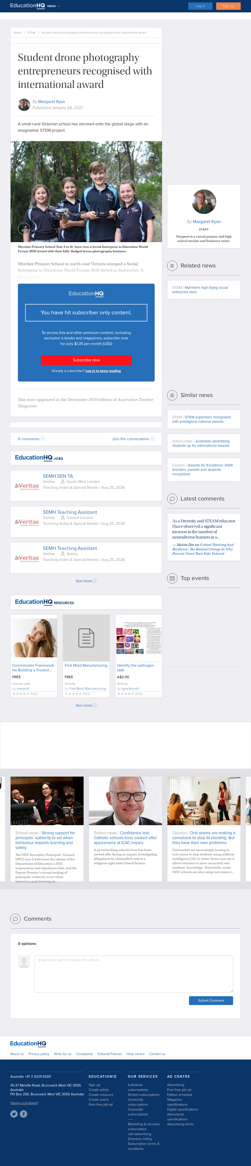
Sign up (228, 6)
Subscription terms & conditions (144, 1146)
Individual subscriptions (138, 1087)
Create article (99, 1090)
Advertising (175, 1085)
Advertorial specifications (177, 1116)
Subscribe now (86, 360)
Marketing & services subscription (144, 1126)
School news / (201, 443)
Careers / (202, 469)
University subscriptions (138, 1102)
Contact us (157, 1054)
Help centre (136, 1054)
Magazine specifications (177, 1102)
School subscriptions (144, 1095)
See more (84, 581)
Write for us (63, 1054)
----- (130, 1119)
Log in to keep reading (103, 371)
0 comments (29, 439)
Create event (98, 1100)
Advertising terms (180, 1124)
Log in (200, 6)
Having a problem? (24, 1103)
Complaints (84, 1054)
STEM (31, 32)
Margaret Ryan (51, 101)
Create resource (101, 1095)
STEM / (200, 289)
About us (17, 1054)
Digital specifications (182, 1109)
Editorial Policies (110, 1054)
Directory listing (140, 1139)
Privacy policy (39, 1054)
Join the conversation (131, 439)
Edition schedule (179, 1095)
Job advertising (139, 1134)
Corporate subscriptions (138, 1111)
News (17, 32)
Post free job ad (101, 1104)
